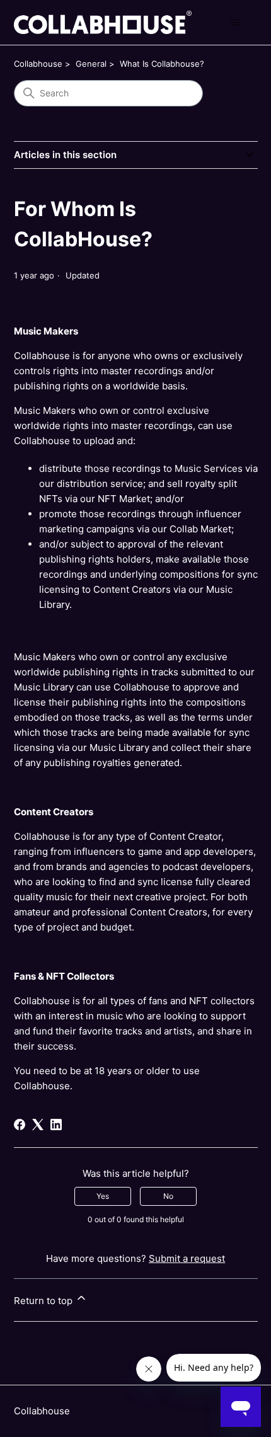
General (91, 64)
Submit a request (187, 1258)
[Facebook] (19, 1124)
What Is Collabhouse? (162, 64)
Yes (102, 1196)
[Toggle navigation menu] (235, 23)
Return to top (44, 1301)
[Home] (103, 22)
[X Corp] (37, 1124)
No (168, 1196)
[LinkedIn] (56, 1124)
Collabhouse (38, 64)
